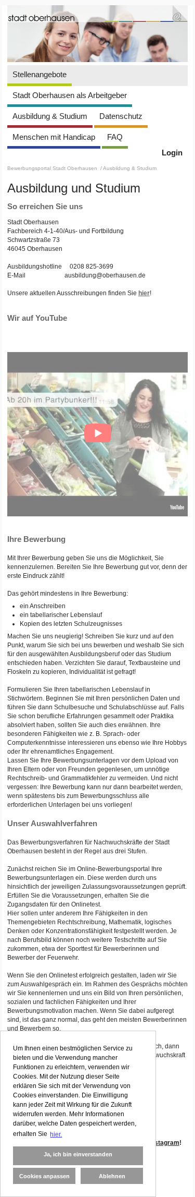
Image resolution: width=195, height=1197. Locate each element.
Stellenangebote (39, 74)
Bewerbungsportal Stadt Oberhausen (53, 168)
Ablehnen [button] (112, 1176)
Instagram (164, 1142)
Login (172, 152)
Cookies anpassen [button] (44, 1176)
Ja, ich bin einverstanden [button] (78, 1154)
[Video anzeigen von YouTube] (97, 434)
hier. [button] (56, 1134)
